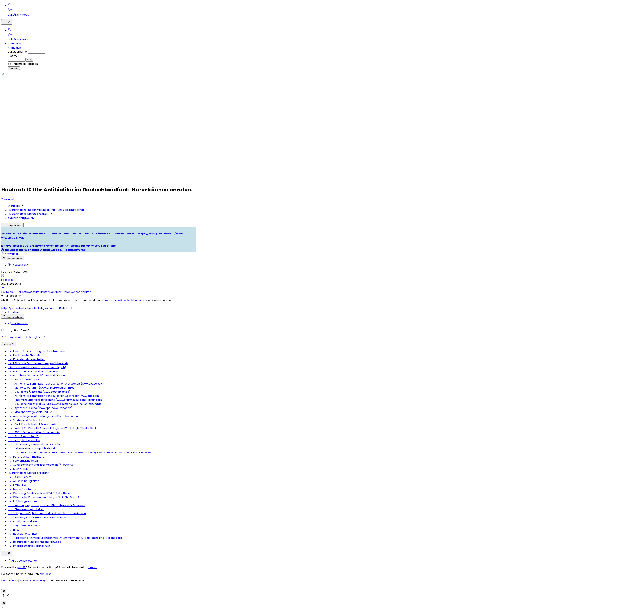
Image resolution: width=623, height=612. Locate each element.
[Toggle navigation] (6, 22)
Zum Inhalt (8, 199)
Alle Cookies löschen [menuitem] (24, 561)
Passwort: (14, 56)
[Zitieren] (2, 288)
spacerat (7, 280)
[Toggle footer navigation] (6, 553)
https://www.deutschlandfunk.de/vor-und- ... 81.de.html (36, 308)
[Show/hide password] (29, 60)
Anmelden (14, 47)
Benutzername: (17, 52)
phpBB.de (45, 574)
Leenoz (92, 567)
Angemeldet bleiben (25, 64)
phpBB (21, 567)
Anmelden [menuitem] (14, 43)
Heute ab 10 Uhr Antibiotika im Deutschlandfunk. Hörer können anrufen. (46, 292)
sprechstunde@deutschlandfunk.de (125, 300)
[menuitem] (102, 10)
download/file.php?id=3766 (66, 250)
